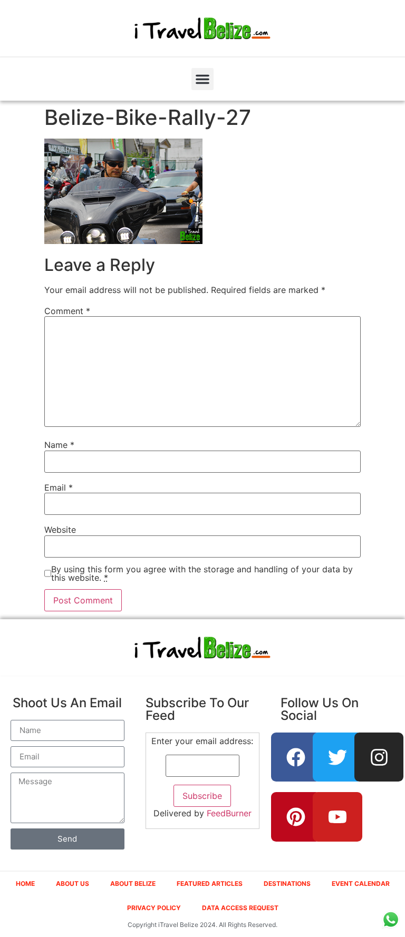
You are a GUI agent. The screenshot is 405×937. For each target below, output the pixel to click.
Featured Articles (210, 883)
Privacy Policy (154, 908)
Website (60, 529)
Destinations (287, 883)
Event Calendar (361, 883)
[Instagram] (379, 757)
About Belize (133, 883)
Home (25, 883)
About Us (72, 883)
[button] (202, 79)
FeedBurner (229, 813)
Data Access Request (240, 908)
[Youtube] (337, 817)
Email (58, 487)
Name (59, 445)
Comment (67, 311)
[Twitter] (337, 757)
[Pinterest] (296, 817)
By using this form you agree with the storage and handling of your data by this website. (202, 573)
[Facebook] (296, 757)
